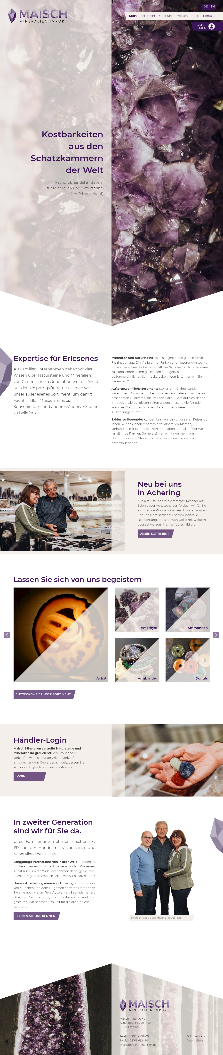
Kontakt (209, 16)
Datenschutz (194, 1040)
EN (212, 6)
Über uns (166, 16)
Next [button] (216, 635)
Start (133, 16)
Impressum (201, 1036)
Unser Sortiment (154, 533)
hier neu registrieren (57, 767)
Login (20, 776)
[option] (61, 635)
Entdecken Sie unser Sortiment (43, 694)
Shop (195, 16)
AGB (189, 1036)
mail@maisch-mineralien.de (138, 1044)
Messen (182, 16)
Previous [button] (7, 635)
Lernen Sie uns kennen (35, 916)
